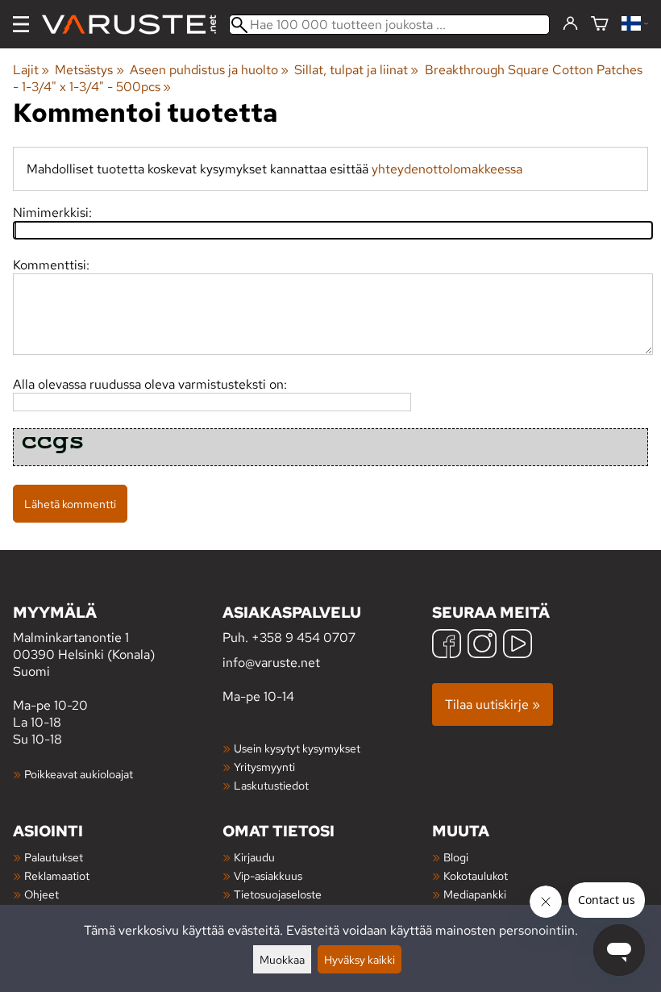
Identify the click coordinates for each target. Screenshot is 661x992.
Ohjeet (41, 894)
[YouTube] (517, 645)
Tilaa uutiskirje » (492, 704)
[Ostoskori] (600, 25)
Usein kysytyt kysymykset (297, 748)
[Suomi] (635, 25)
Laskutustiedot (271, 785)
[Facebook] (446, 645)
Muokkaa (282, 959)
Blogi (455, 857)
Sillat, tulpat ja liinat (356, 69)
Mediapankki (474, 894)
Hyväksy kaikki (359, 959)
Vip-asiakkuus (268, 875)
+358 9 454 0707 (303, 637)
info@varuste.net (271, 662)
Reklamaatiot (56, 875)
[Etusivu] (135, 25)
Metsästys (89, 69)
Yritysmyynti (264, 766)
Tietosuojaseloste (278, 894)
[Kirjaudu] (570, 24)
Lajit (31, 69)
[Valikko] (21, 24)
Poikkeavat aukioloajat (78, 774)
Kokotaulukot (475, 875)
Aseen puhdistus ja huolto (209, 69)
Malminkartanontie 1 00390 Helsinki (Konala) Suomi (84, 641)
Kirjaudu (254, 857)
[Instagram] (482, 645)
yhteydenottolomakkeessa (447, 168)
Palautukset (53, 857)
